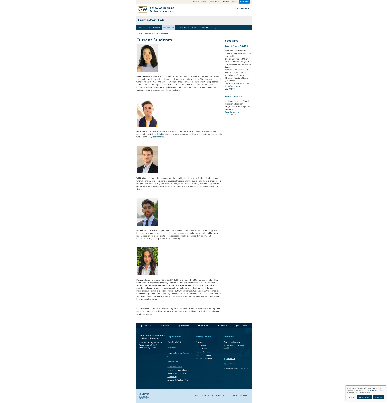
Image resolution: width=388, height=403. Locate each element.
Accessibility (172, 377)
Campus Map (201, 345)
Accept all (378, 397)
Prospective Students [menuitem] (199, 2)
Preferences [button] (352, 397)
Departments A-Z (174, 342)
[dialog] (366, 393)
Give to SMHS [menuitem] (244, 2)
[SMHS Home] (157, 9)
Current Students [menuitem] (214, 2)
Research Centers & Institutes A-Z (180, 354)
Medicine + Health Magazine (237, 368)
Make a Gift (231, 359)
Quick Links (243, 9)
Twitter (166, 325)
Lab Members (168, 28)
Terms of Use (220, 395)
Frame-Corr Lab (151, 20)
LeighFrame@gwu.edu (234, 86)
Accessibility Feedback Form (178, 380)
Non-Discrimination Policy (177, 373)
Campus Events (201, 348)
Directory (199, 342)
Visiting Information (203, 352)
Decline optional (364, 397)
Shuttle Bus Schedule (204, 358)
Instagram (185, 325)
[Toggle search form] (214, 27)
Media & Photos (183, 28)
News (194, 28)
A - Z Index (244, 395)
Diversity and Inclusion (232, 342)
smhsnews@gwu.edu (147, 347)
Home (140, 28)
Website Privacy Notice (370, 390)
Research (156, 28)
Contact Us (205, 28)
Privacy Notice (207, 395)
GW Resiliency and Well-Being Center (235, 346)
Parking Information (203, 355)
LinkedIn (223, 325)
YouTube (204, 325)
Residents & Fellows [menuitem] (229, 2)
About (148, 28)
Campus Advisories (175, 367)
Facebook (146, 325)
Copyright (195, 395)
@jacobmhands (157, 137)
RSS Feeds (242, 325)
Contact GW (232, 395)
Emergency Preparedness (177, 370)
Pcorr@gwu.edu (232, 112)
